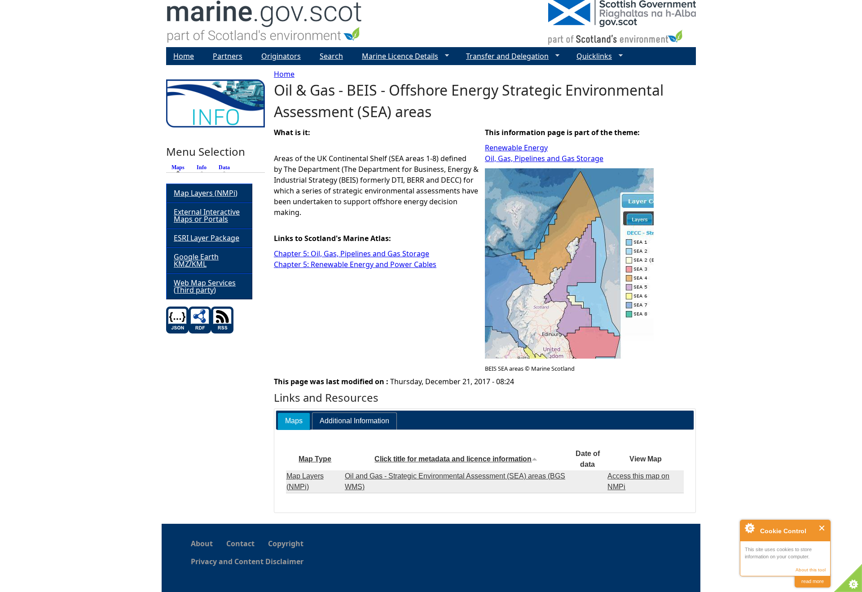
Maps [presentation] (294, 421)
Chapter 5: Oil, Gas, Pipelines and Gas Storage (351, 254)
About (202, 543)
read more (812, 581)
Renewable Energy (516, 148)
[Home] (264, 23)
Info (202, 167)
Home (284, 74)
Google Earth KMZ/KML (196, 260)
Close (822, 528)
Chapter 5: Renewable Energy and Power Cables (355, 264)
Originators (281, 56)
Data (224, 167)
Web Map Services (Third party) (205, 286)
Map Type (315, 459)
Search (331, 56)
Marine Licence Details (396, 56)
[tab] (293, 421)
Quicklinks (590, 56)
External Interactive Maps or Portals (207, 215)
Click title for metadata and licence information (453, 459)
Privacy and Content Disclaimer (247, 561)
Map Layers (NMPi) (205, 193)
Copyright (285, 543)
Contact (240, 543)
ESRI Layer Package (206, 238)
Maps (180, 167)
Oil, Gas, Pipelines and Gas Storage (544, 158)
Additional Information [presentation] (354, 421)
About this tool (811, 569)
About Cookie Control (749, 527)
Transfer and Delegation (504, 56)
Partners (227, 56)
